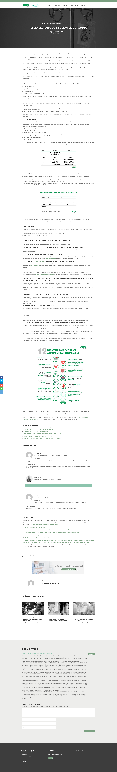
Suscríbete (74, 5)
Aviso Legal (24, 754)
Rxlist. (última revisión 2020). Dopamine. (34, 535)
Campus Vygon (60, 31)
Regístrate (50, 758)
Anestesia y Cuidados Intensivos (50, 23)
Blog (49, 5)
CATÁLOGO (82, 5)
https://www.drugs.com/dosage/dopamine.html (36, 537)
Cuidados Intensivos (70, 23)
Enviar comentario (89, 731)
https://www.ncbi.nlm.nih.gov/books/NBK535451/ (45, 524)
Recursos (65, 5)
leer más (25, 625)
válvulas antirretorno (50, 258)
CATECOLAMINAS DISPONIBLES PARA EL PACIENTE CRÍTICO (39, 436)
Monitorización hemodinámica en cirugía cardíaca (32, 619)
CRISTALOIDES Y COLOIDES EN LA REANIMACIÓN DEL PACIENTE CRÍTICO (42, 433)
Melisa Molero (54, 624)
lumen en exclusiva (35, 265)
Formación (57, 5)
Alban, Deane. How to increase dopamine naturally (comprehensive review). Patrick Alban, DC (48, 529)
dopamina (27, 555)
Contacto (89, 5)
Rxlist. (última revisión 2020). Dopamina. (34, 527)
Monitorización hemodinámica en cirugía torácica (84, 619)
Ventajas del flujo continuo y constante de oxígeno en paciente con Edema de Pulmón (58, 620)
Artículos (61, 23)
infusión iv (33, 555)
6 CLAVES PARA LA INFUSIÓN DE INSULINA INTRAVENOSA (38, 429)
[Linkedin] (25, 485)
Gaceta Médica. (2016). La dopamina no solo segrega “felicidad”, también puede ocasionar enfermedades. (51, 532)
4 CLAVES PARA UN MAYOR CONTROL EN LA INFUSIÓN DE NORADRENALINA (43, 428)
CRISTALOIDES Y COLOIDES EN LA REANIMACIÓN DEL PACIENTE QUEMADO (43, 435)
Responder (91, 654)
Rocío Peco (79, 622)
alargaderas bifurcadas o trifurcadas (44, 274)
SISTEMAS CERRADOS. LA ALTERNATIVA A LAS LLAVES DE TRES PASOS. (42, 438)
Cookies (23, 759)
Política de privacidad (26, 756)
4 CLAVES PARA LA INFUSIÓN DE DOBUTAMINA (36, 431)
